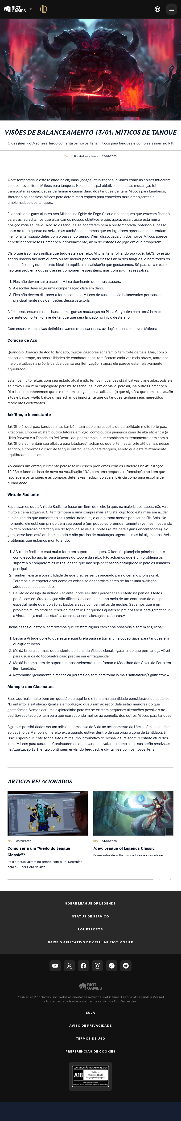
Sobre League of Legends (90, 903)
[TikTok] (112, 966)
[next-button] (169, 879)
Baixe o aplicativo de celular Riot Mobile (90, 942)
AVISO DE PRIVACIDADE (90, 1025)
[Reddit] (126, 966)
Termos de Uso (91, 1038)
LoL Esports (90, 929)
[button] (66, 156)
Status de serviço (90, 916)
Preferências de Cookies (90, 1051)
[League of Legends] (43, 9)
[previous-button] (160, 879)
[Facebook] (83, 966)
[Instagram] (97, 966)
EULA (90, 1012)
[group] (90, 830)
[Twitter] (69, 966)
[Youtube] (55, 966)
